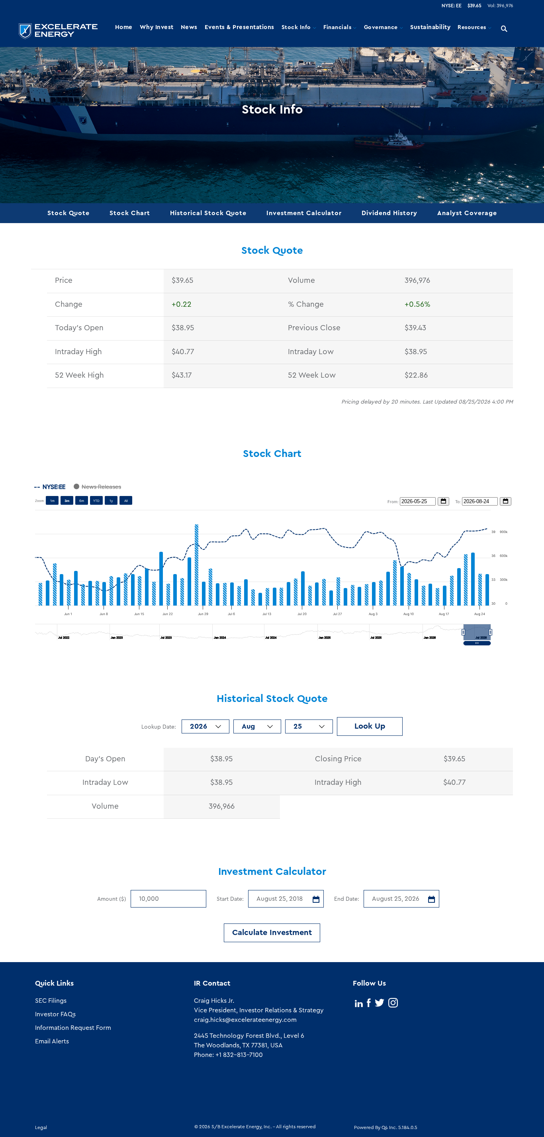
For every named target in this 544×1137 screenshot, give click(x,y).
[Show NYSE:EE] (49, 486)
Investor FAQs (55, 1014)
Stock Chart (130, 213)
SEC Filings (51, 1001)
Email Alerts (52, 1041)
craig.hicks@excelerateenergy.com (245, 1020)
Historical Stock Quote (208, 213)
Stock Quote (68, 213)
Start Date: (230, 899)
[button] (477, 632)
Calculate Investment (272, 933)
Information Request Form (73, 1028)
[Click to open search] (504, 29)
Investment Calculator (304, 213)
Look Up (369, 726)
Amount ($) (111, 899)
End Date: (346, 899)
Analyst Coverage (467, 213)
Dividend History (389, 213)
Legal (41, 1127)
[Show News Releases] (97, 486)
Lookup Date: (159, 727)
